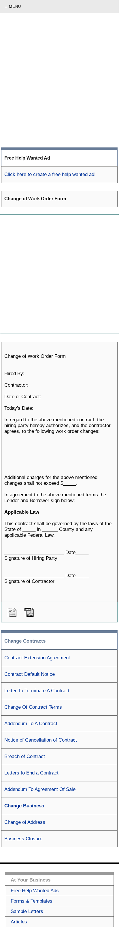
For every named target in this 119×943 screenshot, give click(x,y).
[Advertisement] (59, 80)
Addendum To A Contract (30, 723)
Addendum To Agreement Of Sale (39, 789)
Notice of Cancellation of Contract (40, 740)
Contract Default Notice (29, 674)
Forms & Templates (31, 901)
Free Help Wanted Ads (35, 890)
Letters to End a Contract (31, 773)
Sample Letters (27, 911)
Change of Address (24, 822)
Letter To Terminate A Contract (36, 690)
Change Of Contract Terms (33, 707)
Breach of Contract (24, 756)
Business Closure (23, 838)
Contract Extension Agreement (37, 658)
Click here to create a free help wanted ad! (50, 174)
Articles (19, 922)
